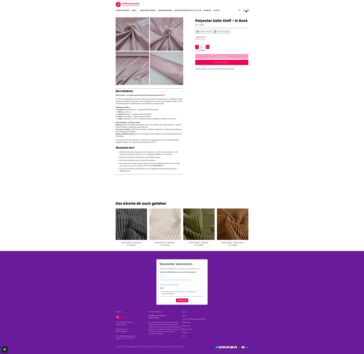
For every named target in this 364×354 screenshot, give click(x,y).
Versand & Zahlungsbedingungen (194, 319)
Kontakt (185, 333)
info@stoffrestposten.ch (130, 166)
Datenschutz (186, 322)
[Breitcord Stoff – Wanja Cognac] (232, 224)
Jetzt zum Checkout (222, 62)
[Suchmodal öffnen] (239, 10)
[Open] (4, 349)
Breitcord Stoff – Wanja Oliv (199, 242)
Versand (210, 69)
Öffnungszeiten (187, 329)
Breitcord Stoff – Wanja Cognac (233, 242)
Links (184, 336)
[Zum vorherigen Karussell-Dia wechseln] (242, 191)
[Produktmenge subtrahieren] (207, 47)
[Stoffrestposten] (127, 4)
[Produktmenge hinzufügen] (197, 47)
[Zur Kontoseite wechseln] (243, 10)
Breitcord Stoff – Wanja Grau (131, 242)
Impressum (186, 326)
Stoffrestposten (132, 346)
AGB (183, 315)
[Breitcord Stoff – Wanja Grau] (131, 224)
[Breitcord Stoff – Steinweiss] (165, 224)
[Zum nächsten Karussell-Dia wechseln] (246, 191)
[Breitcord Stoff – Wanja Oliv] (199, 224)
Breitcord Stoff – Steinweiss (165, 242)
